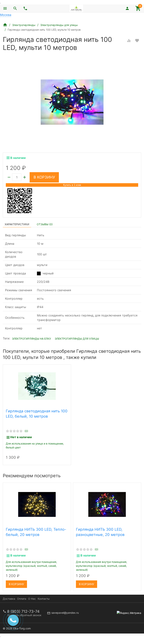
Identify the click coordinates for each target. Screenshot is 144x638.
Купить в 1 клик (72, 185)
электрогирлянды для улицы (77, 338)
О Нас (32, 598)
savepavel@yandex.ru (65, 612)
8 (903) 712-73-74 (23, 611)
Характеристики (17, 224)
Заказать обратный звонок (24, 615)
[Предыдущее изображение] (8, 504)
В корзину (44, 177)
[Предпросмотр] (37, 386)
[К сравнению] (129, 40)
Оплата (21, 598)
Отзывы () (45, 224)
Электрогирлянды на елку (31, 338)
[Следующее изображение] (66, 504)
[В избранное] (137, 40)
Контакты (44, 598)
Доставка (9, 598)
